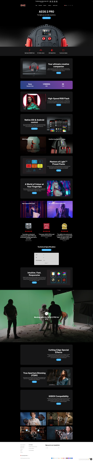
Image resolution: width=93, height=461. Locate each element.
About (21, 450)
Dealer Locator (55, 5)
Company (49, 5)
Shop (36, 5)
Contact (21, 449)
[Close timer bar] (92, 1)
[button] (91, 459)
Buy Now (58, 72)
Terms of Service (22, 444)
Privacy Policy (22, 446)
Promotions (40, 5)
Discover (44, 5)
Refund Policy (22, 447)
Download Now (34, 128)
